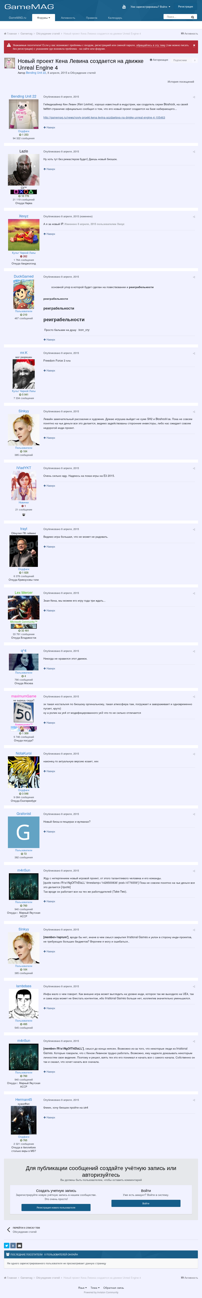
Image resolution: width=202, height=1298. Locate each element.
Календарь (115, 18)
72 (25, 854)
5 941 (24, 394)
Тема (94, 1288)
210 (24, 314)
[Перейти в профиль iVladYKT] (23, 485)
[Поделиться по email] (19, 1245)
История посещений (181, 81)
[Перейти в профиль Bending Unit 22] (9, 63)
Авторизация (160, 60)
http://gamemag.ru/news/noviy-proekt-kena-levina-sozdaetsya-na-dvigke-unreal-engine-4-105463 (104, 117)
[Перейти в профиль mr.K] (24, 374)
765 (24, 1140)
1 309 (24, 733)
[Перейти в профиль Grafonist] (23, 832)
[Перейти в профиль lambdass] (23, 1003)
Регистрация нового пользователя (56, 1207)
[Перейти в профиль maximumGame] (24, 712)
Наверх (50, 127)
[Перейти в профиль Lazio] (23, 170)
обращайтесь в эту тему (151, 45)
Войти (145, 1203)
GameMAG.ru (17, 18)
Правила (91, 18)
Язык (81, 1288)
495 (24, 1024)
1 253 (24, 134)
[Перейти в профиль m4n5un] (23, 886)
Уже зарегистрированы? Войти (150, 6)
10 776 (25, 196)
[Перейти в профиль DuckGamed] (23, 294)
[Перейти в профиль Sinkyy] (23, 430)
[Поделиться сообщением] (194, 97)
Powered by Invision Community (101, 1292)
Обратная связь (113, 1288)
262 (24, 256)
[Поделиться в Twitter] (6, 1245)
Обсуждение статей (83, 73)
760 (24, 905)
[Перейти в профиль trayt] (23, 551)
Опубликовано (61, 96)
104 (24, 451)
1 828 (24, 572)
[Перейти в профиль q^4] (23, 662)
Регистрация (185, 6)
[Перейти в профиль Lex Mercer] (23, 608)
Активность (68, 18)
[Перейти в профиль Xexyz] (23, 235)
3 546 (24, 793)
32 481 (25, 630)
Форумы (43, 18)
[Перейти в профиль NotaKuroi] (23, 772)
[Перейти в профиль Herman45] (23, 1120)
